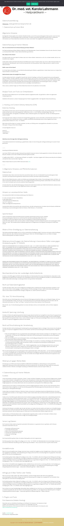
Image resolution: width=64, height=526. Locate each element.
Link (29, 161)
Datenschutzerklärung (37, 519)
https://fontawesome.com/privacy (9, 507)
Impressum (29, 519)
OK (28, 4)
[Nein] (62, 3)
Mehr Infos (34, 4)
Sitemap (24, 519)
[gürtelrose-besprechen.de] (30, 10)
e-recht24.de (8, 513)
